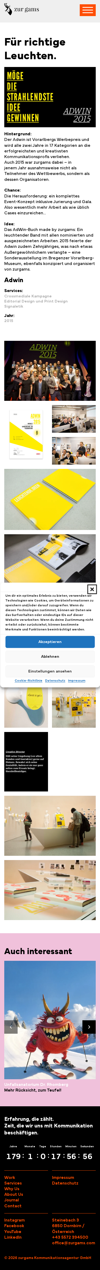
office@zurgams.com (73, 1243)
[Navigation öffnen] (88, 10)
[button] (92, 589)
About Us (13, 1194)
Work (9, 1177)
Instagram (14, 1220)
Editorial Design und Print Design (36, 301)
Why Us (11, 1189)
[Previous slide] (11, 1027)
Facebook (14, 1226)
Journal (11, 1200)
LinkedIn (13, 1237)
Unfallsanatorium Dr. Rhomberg (36, 1084)
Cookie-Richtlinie (28, 680)
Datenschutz (55, 680)
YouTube (12, 1232)
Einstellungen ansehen (50, 671)
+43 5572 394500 (70, 1237)
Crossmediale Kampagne (28, 296)
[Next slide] (89, 1027)
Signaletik (13, 306)
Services (13, 1183)
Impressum (76, 680)
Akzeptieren (50, 642)
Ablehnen (50, 657)
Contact (13, 1206)
